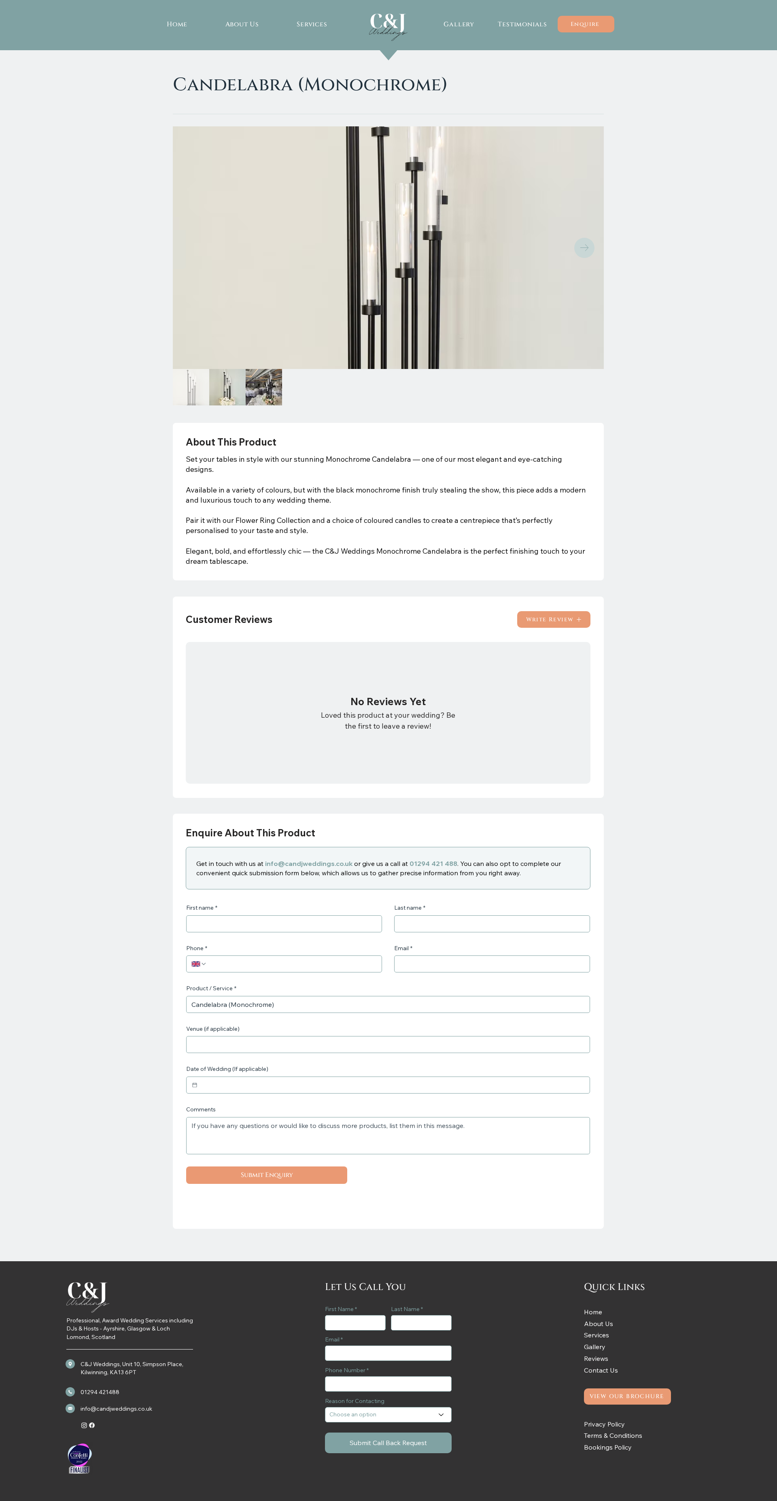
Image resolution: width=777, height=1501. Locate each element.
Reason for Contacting (354, 1401)
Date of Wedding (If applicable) (227, 1068)
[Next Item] (584, 248)
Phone (196, 948)
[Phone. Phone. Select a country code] (199, 964)
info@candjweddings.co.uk (309, 863)
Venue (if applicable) (213, 1028)
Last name (409, 907)
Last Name (405, 1309)
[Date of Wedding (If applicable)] (194, 1085)
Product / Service (211, 988)
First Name (339, 1309)
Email (403, 948)
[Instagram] (84, 1425)
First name (201, 907)
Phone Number (345, 1370)
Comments (201, 1109)
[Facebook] (92, 1425)
